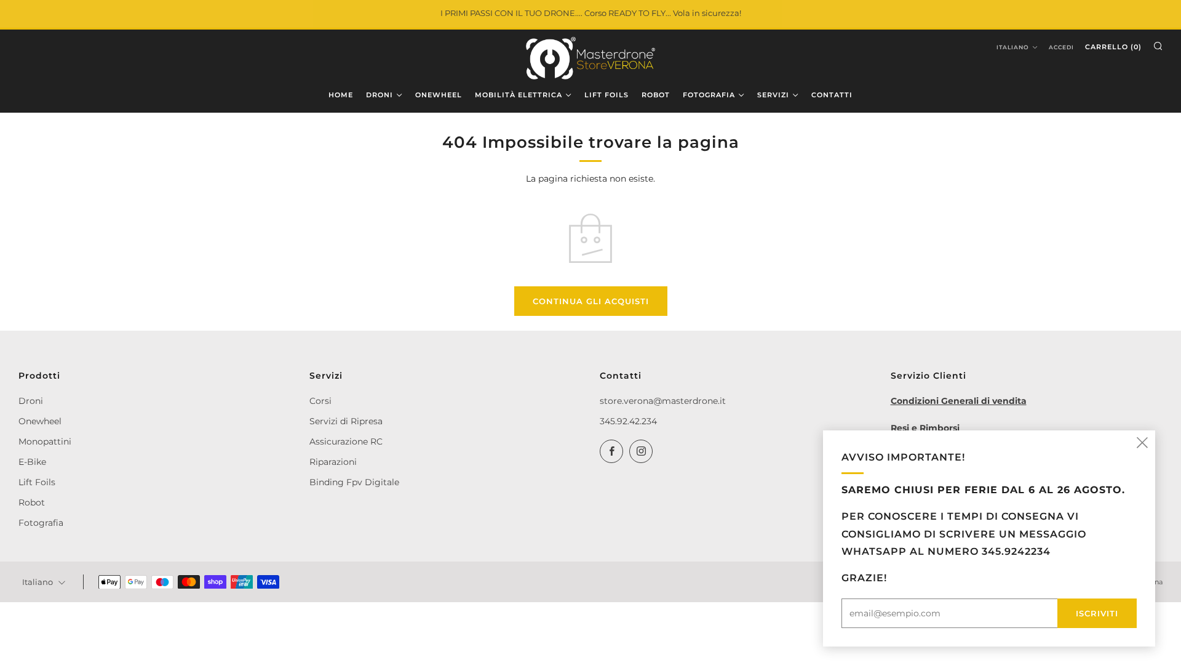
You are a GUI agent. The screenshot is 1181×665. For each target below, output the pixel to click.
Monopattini (44, 441)
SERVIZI (773, 95)
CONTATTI (832, 95)
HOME (340, 95)
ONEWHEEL (438, 95)
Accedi (1061, 47)
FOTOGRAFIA (709, 95)
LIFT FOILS (606, 95)
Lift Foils (36, 482)
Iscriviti (1097, 613)
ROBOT (656, 95)
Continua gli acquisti (591, 301)
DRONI (379, 95)
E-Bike (32, 461)
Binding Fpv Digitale (354, 482)
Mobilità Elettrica (518, 95)
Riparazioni (333, 461)
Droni (30, 400)
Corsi (320, 400)
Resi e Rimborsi (925, 427)
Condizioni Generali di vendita (959, 400)
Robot (31, 502)
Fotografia (40, 522)
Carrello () (1113, 46)
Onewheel (40, 421)
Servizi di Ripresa (346, 421)
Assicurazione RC (346, 441)
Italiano (1012, 47)
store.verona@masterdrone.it (663, 400)
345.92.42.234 (628, 421)
